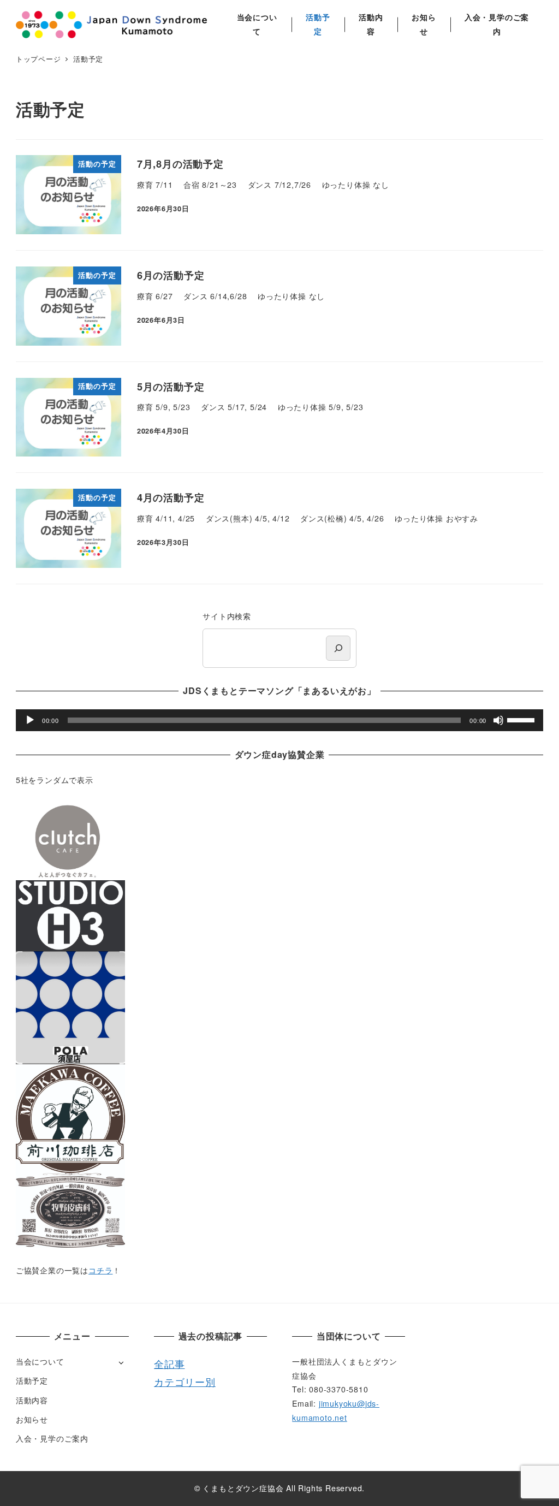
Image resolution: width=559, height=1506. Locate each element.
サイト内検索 (227, 615)
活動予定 (32, 1380)
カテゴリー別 (185, 1381)
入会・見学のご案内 (52, 1438)
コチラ (100, 1270)
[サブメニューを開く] (121, 1362)
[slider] (522, 719)
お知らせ (32, 1419)
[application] (279, 720)
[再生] (30, 720)
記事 (174, 1363)
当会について (40, 1361)
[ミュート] (498, 720)
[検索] (338, 648)
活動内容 (32, 1400)
